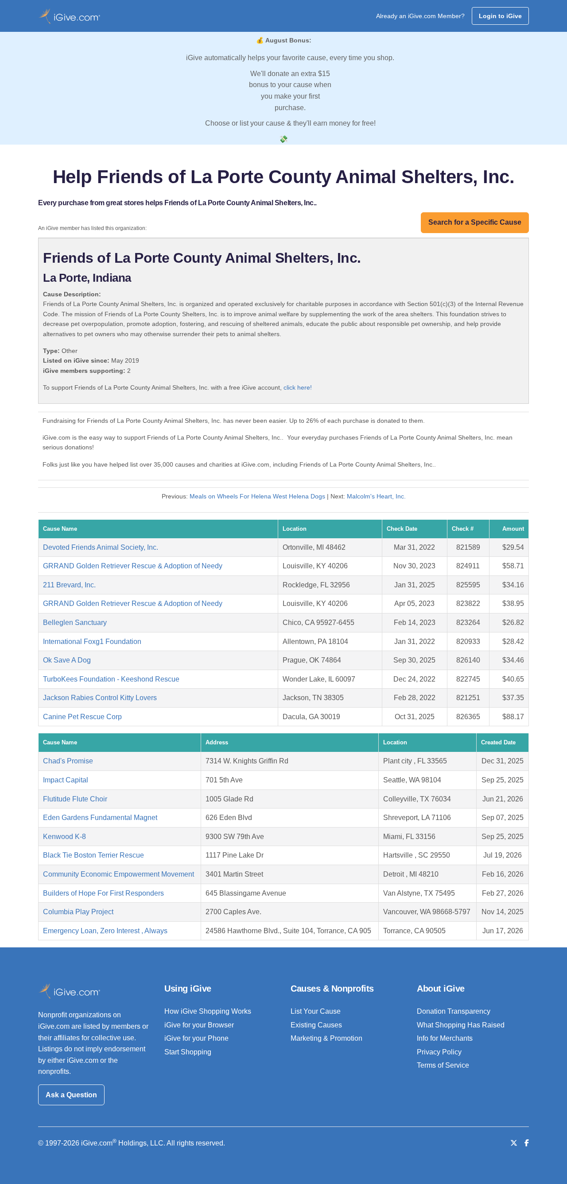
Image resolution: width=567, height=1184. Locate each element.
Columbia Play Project (78, 912)
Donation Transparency (453, 1011)
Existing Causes (316, 1025)
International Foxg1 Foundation (92, 641)
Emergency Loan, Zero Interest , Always (105, 931)
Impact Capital (65, 780)
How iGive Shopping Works (207, 1011)
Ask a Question (71, 1095)
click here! (298, 387)
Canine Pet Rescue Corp (82, 716)
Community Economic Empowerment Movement (118, 874)
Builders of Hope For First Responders (103, 893)
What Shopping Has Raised (461, 1025)
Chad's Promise (68, 761)
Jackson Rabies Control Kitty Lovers (100, 697)
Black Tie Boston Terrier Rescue (93, 855)
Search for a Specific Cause (474, 222)
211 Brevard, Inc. (69, 585)
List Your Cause (316, 1011)
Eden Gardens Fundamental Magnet (100, 817)
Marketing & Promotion (326, 1038)
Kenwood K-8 (64, 836)
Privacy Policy (439, 1052)
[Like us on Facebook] (526, 1143)
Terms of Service (443, 1065)
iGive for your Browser (199, 1025)
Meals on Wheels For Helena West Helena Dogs (257, 496)
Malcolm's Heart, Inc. (376, 496)
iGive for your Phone (196, 1038)
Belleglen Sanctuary (75, 622)
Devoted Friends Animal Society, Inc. (100, 547)
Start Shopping (187, 1052)
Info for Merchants (445, 1038)
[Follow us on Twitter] (513, 1143)
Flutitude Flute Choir (75, 799)
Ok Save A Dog (67, 660)
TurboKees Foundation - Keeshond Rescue (111, 679)
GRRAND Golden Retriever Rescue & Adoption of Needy (132, 566)
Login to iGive (500, 15)
